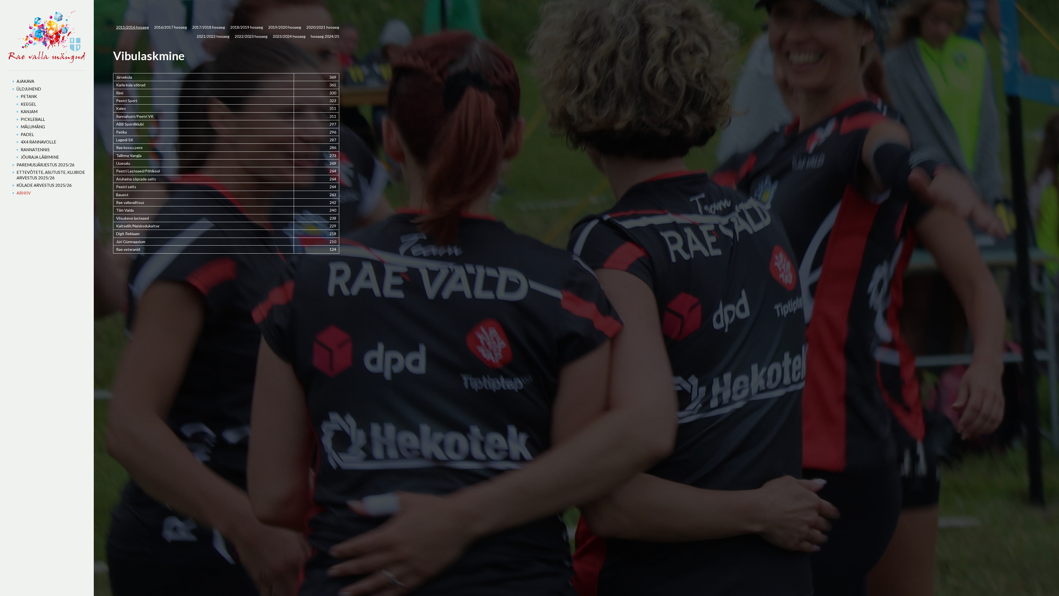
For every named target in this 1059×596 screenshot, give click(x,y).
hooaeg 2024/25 (325, 36)
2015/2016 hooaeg (132, 27)
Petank (29, 96)
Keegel (28, 104)
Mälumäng (33, 126)
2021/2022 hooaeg (213, 36)
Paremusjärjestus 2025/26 (45, 164)
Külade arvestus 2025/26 (44, 185)
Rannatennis (35, 149)
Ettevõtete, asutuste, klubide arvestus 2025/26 (51, 175)
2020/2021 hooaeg (322, 27)
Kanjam (29, 111)
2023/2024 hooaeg (289, 36)
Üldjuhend (29, 88)
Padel (27, 134)
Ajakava (25, 81)
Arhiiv (24, 192)
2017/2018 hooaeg (208, 27)
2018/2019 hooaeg (246, 27)
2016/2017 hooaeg (170, 27)
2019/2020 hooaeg (284, 27)
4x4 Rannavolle (38, 141)
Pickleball (33, 119)
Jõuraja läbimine (40, 157)
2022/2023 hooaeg (251, 36)
